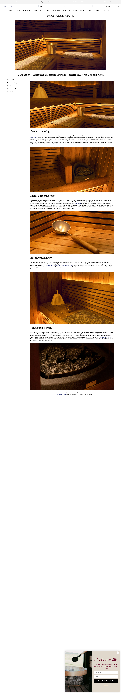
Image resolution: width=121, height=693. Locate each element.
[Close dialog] (118, 652)
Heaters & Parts (38, 10)
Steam (75, 10)
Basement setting (12, 83)
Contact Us (106, 10)
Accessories (66, 10)
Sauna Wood (26, 10)
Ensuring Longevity (12, 88)
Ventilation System (12, 91)
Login (96, 6)
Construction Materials (53, 10)
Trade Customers (98, 5)
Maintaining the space (12, 85)
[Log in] (114, 6)
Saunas (18, 10)
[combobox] (53, 6)
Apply (99, 6)
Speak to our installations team (58, 394)
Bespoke (10, 10)
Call (105, 5)
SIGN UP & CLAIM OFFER (106, 680)
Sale (90, 10)
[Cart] (118, 6)
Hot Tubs (82, 10)
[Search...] (65, 6)
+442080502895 (108, 6)
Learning (97, 10)
